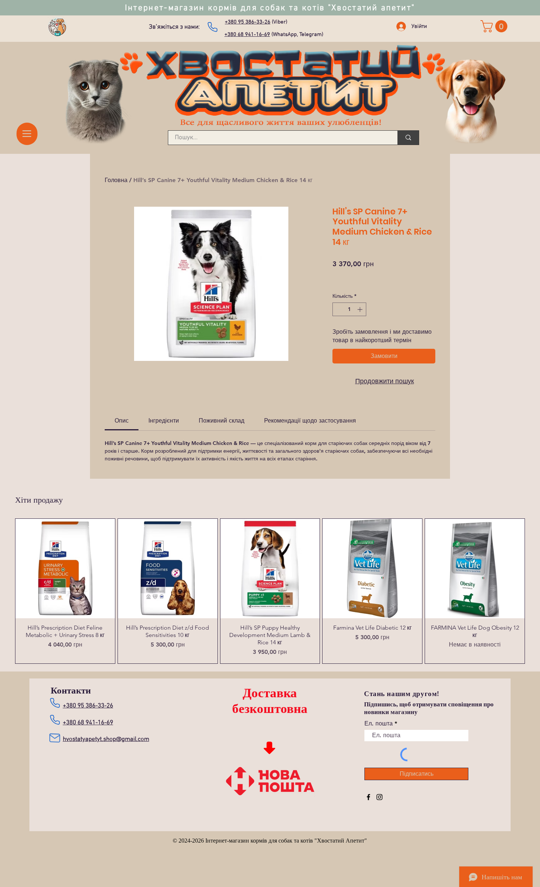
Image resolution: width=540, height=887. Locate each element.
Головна (116, 180)
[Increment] (360, 309)
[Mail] (54, 738)
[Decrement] (338, 309)
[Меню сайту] (27, 134)
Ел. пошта (378, 724)
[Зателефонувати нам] (212, 26)
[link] (495, 26)
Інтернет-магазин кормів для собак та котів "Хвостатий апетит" (270, 8)
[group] (270, 591)
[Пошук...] (408, 138)
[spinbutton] (349, 309)
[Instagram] (379, 797)
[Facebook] (368, 797)
